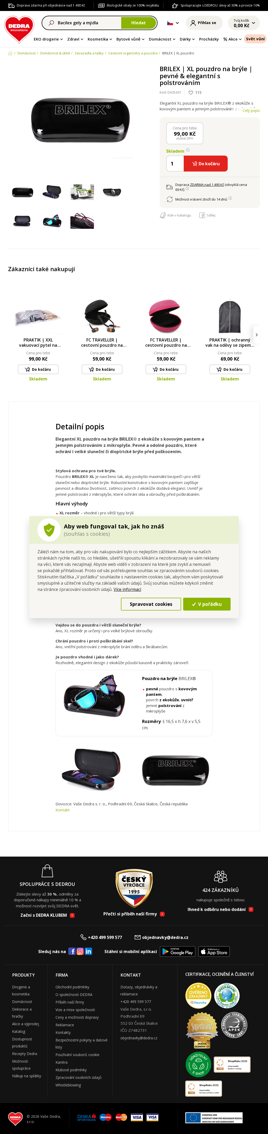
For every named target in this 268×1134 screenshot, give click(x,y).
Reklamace (64, 1024)
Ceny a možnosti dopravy (77, 1017)
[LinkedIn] (88, 951)
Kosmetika (98, 39)
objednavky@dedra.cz (165, 937)
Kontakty (63, 1032)
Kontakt (62, 809)
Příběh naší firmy (69, 1002)
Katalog (18, 1031)
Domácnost (160, 39)
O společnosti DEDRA (73, 994)
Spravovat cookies (151, 604)
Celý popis (251, 110)
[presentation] (11, 334)
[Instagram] (80, 951)
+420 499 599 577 (105, 937)
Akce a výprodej (25, 1023)
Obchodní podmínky (72, 986)
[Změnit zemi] (170, 23)
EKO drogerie (46, 39)
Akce (233, 39)
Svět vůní (255, 38)
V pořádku (209, 604)
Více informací (127, 589)
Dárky (185, 39)
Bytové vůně (128, 39)
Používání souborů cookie (77, 1054)
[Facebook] (72, 951)
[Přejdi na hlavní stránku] (19, 29)
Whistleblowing (68, 1084)
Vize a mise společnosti (75, 1009)
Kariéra (61, 1062)
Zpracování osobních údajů (78, 1077)
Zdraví (73, 39)
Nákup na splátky (26, 1075)
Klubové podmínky (71, 1069)
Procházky (209, 39)
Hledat (138, 23)
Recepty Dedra (24, 1053)
